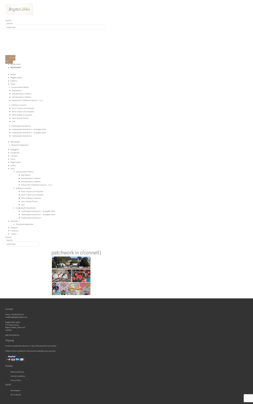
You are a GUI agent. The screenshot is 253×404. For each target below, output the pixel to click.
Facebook (15, 152)
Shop (13, 84)
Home (13, 74)
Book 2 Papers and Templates (23, 108)
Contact (14, 155)
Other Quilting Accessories (22, 115)
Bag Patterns (16, 90)
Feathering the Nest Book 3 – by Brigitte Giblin (29, 132)
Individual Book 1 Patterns (21, 94)
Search (8, 20)
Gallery (14, 80)
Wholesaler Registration (20, 145)
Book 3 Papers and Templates (23, 111)
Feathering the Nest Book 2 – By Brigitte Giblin (29, 129)
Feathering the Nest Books (21, 126)
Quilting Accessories (18, 105)
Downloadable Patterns (20, 87)
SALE (13, 121)
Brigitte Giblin (16, 77)
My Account (15, 64)
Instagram (15, 149)
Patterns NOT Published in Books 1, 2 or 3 (27, 100)
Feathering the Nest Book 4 (22, 136)
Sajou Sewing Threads (20, 118)
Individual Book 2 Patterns (21, 97)
